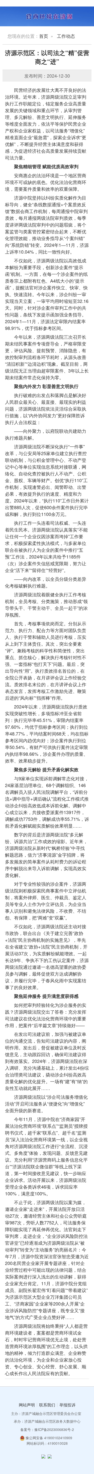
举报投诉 (67, 1405)
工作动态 (66, 36)
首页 (43, 36)
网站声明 (27, 1405)
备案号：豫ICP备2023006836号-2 (47, 1429)
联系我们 (47, 1405)
